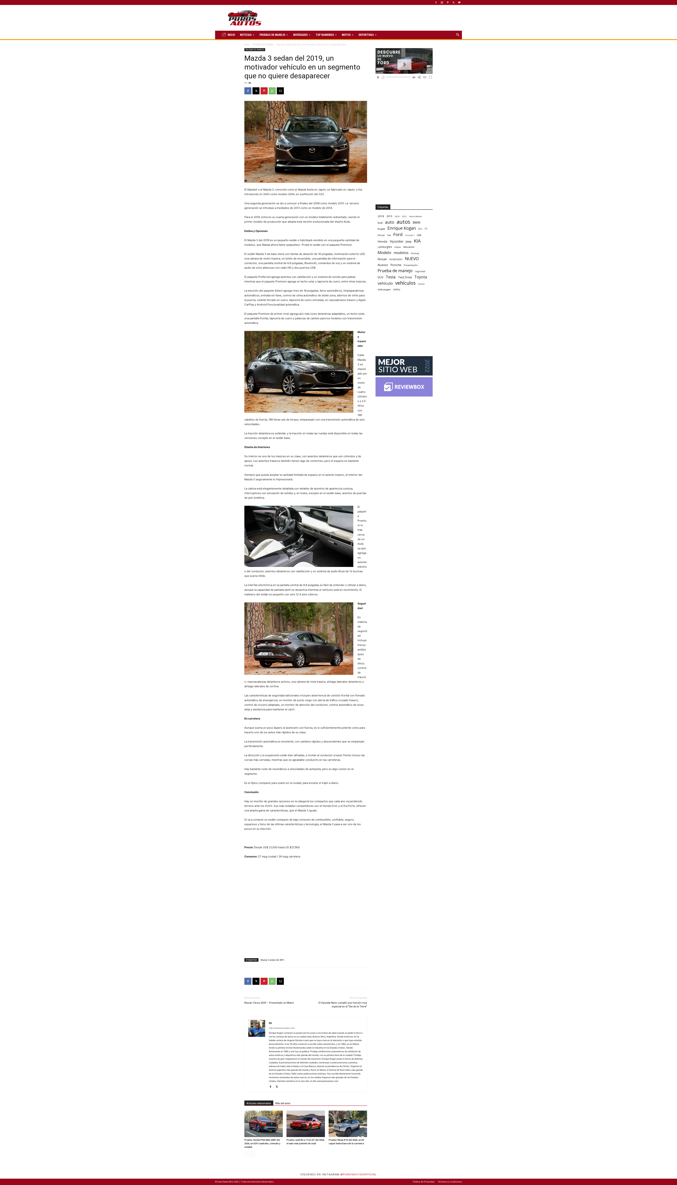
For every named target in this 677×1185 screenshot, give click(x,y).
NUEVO (412, 259)
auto (389, 222)
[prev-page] (246, 1154)
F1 (426, 228)
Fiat (389, 235)
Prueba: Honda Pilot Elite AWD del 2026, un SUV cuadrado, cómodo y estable (262, 1143)
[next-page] (252, 1154)
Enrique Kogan (402, 228)
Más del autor (283, 1103)
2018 (381, 216)
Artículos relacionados (258, 1103)
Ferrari (381, 235)
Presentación (411, 265)
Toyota (420, 277)
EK (250, 82)
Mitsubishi (408, 247)
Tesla (391, 277)
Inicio (247, 44)
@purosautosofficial (358, 1174)
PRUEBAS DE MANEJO (272, 35)
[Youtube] (459, 2)
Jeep (408, 241)
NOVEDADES (300, 35)
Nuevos (383, 265)
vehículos (405, 283)
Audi (380, 222)
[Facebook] (436, 2)
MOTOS (346, 35)
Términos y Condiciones (450, 1181)
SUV (380, 277)
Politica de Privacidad (423, 1181)
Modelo (384, 252)
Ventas (421, 284)
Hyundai (396, 241)
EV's (420, 228)
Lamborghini (385, 247)
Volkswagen (384, 289)
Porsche (396, 265)
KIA (417, 241)
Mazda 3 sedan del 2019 (272, 960)
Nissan (382, 259)
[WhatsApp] (272, 90)
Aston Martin (415, 216)
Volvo (396, 289)
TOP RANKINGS (325, 35)
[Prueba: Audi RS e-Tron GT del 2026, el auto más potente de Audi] (305, 1124)
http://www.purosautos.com (282, 1028)
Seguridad (420, 271)
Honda (382, 241)
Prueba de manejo (395, 271)
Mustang (415, 253)
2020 (397, 216)
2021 (404, 216)
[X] (453, 2)
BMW (416, 222)
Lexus (397, 247)
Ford (397, 234)
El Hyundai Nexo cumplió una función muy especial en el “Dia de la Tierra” (343, 1004)
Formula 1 (409, 235)
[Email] (280, 90)
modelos (401, 253)
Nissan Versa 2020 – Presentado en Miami (269, 1002)
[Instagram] (441, 2)
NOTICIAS (246, 35)
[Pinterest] (447, 2)
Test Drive (405, 277)
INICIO (231, 35)
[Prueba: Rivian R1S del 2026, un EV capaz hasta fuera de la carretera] (348, 1124)
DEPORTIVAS (366, 35)
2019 (389, 216)
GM (419, 235)
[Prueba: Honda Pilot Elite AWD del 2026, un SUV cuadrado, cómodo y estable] (263, 1124)
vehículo (385, 283)
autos (403, 222)
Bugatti (381, 228)
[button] (457, 35)
